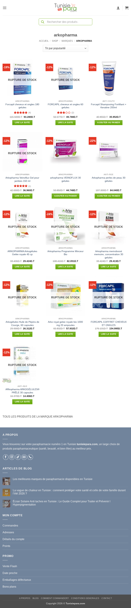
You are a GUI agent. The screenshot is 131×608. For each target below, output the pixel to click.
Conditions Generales (85, 598)
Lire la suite (22, 123)
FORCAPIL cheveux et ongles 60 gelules (65, 106)
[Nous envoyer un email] (24, 457)
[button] (5, 8)
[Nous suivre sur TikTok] (18, 457)
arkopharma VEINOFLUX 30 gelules (65, 179)
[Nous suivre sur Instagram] (12, 457)
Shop (55, 41)
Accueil (44, 41)
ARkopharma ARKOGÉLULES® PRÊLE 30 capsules (22, 391)
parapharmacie (41, 444)
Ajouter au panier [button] (108, 123)
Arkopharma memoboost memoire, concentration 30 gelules (108, 254)
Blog (36, 598)
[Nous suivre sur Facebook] (6, 457)
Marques (67, 41)
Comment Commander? (55, 598)
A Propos (24, 598)
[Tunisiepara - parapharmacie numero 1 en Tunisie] (65, 7)
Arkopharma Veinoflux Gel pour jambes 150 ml (22, 179)
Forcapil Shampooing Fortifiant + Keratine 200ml (108, 106)
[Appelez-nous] (30, 457)
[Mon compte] (118, 8)
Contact (106, 598)
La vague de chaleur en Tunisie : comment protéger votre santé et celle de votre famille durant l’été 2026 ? (69, 492)
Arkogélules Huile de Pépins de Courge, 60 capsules (22, 323)
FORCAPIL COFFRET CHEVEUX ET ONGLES (109, 323)
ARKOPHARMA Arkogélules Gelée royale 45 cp (22, 253)
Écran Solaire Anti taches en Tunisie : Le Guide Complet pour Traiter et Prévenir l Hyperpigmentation (61, 503)
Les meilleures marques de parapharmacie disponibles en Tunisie (52, 479)
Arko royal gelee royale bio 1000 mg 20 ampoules (65, 323)
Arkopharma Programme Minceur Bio (65, 253)
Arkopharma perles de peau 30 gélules (108, 179)
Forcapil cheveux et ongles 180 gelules (22, 106)
